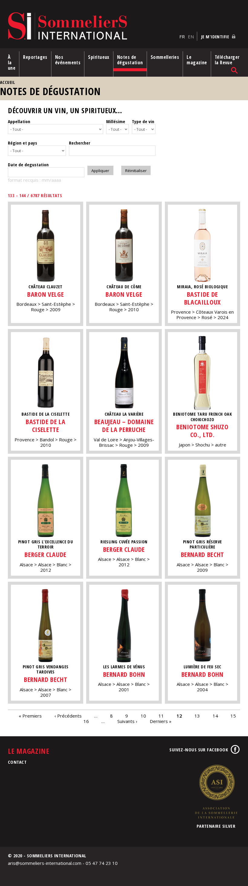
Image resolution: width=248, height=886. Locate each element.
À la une (11, 62)
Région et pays (22, 143)
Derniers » (160, 721)
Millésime (115, 121)
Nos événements (68, 60)
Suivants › (127, 721)
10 (143, 716)
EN (191, 37)
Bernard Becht (202, 554)
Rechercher (79, 143)
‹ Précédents (68, 716)
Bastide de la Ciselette (45, 425)
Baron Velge (45, 294)
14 (215, 716)
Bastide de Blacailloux (202, 298)
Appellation (19, 121)
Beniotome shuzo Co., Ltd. (202, 430)
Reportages (35, 57)
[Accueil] (92, 26)
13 (197, 716)
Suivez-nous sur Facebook (198, 750)
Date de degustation (28, 164)
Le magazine (197, 60)
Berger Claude (45, 554)
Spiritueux (98, 57)
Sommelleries (165, 57)
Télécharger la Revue (227, 60)
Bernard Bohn (124, 674)
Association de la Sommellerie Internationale (216, 791)
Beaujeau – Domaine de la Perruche (124, 425)
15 (233, 716)
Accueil (7, 82)
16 (86, 721)
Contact (17, 762)
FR (182, 37)
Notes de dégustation (130, 60)
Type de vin (143, 121)
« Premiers (30, 716)
